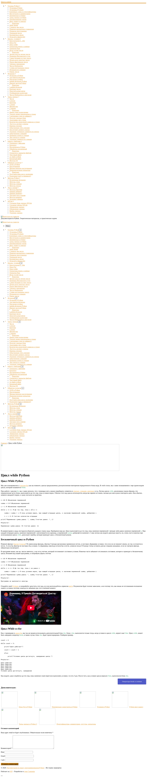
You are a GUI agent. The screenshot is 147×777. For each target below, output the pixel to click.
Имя (2, 752)
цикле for (18, 633)
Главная (4, 443)
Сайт (3, 760)
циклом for (24, 485)
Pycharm (15, 586)
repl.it (71, 586)
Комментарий (6, 748)
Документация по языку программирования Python (25, 768)
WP (11, 771)
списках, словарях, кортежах (83, 491)
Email (3, 756)
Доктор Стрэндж (19, 544)
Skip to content (6, 2)
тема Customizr (29, 771)
